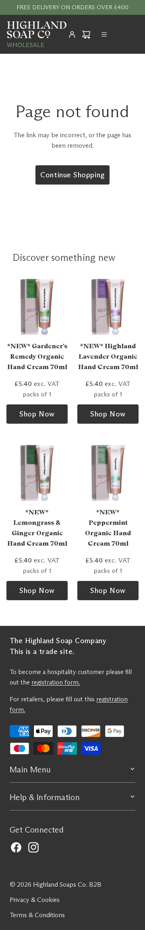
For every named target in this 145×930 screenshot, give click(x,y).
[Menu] (104, 34)
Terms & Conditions (37, 915)
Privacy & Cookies (35, 900)
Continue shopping (72, 175)
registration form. (55, 682)
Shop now (36, 414)
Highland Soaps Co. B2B (67, 884)
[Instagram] (33, 847)
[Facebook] (16, 847)
